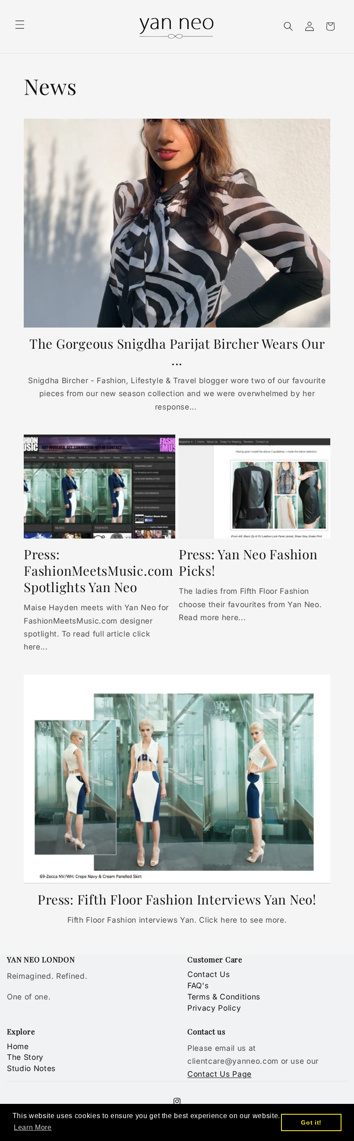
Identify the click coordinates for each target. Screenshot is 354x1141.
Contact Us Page (219, 1073)
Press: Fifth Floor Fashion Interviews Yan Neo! (177, 900)
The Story (25, 1057)
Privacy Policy (214, 1007)
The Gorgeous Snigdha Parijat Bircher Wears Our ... (177, 352)
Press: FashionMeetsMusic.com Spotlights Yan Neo (99, 571)
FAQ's (198, 985)
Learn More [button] (33, 1127)
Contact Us (208, 974)
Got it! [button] (311, 1122)
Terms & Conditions (223, 996)
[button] (19, 24)
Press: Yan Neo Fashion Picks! (248, 562)
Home (18, 1046)
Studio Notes (31, 1068)
